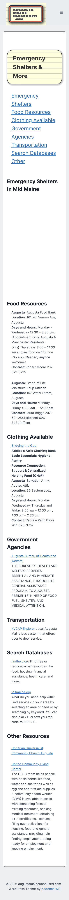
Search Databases (33, 153)
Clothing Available (33, 120)
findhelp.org (20, 661)
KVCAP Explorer (23, 628)
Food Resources (31, 112)
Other (18, 161)
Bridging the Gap (23, 445)
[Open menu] (61, 13)
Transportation (29, 145)
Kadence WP (50, 889)
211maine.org (21, 692)
